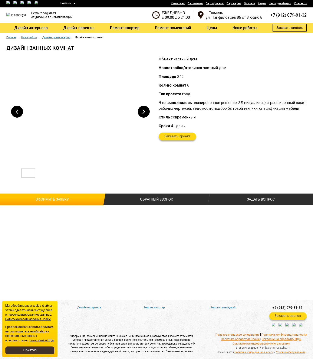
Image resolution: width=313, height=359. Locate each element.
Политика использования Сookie (28, 319)
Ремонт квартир (124, 28)
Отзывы (249, 3)
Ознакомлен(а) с (8, 265)
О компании (195, 3)
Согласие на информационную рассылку (261, 343)
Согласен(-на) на (8, 271)
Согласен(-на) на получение (8, 278)
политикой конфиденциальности (60, 264)
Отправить (25, 289)
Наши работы (245, 28)
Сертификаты (215, 3)
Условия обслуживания (290, 352)
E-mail (10, 246)
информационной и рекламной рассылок (82, 277)
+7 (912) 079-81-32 (288, 15)
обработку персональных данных (60, 271)
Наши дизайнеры (280, 3)
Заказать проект (177, 136)
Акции (262, 3)
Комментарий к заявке (118, 229)
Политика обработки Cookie (240, 339)
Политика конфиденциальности (284, 334)
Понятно (30, 350)
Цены (212, 28)
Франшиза (178, 3)
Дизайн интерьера (31, 28)
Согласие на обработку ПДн (281, 339)
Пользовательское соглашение (237, 334)
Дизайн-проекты (78, 28)
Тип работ (109, 212)
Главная (11, 37)
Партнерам (234, 3)
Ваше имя (13, 212)
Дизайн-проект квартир (56, 37)
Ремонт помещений (173, 28)
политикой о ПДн (42, 340)
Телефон (13, 229)
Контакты (300, 3)
